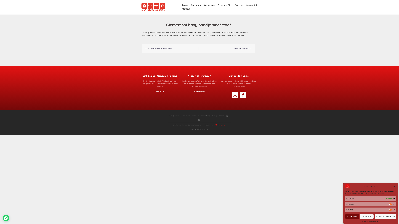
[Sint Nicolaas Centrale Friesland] (153, 7)
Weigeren (367, 216)
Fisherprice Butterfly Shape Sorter (160, 48)
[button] (395, 186)
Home (185, 5)
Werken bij (251, 5)
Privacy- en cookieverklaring (370, 221)
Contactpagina (199, 92)
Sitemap (214, 116)
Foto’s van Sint (225, 5)
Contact (186, 9)
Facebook (243, 95)
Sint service (209, 5)
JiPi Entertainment (203, 129)
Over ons (239, 5)
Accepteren (352, 216)
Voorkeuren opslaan (385, 216)
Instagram (235, 95)
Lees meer (160, 92)
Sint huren (196, 5)
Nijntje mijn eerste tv (241, 48)
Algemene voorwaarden (182, 116)
